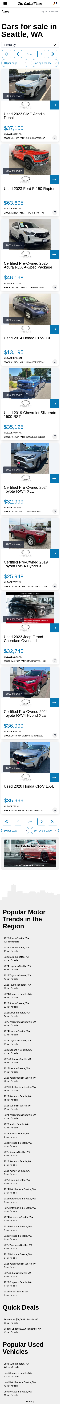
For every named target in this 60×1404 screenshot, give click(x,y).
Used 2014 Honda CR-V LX (27, 338)
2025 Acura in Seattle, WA (17, 1154)
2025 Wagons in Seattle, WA (18, 1247)
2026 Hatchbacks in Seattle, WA (20, 1210)
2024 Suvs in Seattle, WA (16, 949)
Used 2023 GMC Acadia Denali (24, 116)
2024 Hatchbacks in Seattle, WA (20, 1191)
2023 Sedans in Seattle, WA (18, 1098)
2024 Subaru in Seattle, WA (17, 1107)
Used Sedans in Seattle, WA (18, 1375)
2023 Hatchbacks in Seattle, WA (20, 1089)
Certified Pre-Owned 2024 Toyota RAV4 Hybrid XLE (26, 713)
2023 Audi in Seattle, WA (16, 1126)
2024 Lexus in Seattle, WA (17, 1033)
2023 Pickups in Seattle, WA (18, 1228)
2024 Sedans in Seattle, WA (18, 996)
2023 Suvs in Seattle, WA (16, 959)
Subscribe (53, 11)
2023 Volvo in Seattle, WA (17, 1135)
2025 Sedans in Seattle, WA (18, 1052)
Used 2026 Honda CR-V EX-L (29, 786)
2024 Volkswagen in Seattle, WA (20, 1117)
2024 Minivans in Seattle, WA (18, 1219)
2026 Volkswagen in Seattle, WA (20, 1265)
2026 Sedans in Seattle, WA (18, 1163)
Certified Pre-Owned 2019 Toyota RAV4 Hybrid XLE (26, 564)
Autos (5, 11)
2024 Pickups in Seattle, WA (18, 1145)
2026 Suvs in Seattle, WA (16, 1005)
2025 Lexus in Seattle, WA (17, 1070)
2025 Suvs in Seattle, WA (16, 940)
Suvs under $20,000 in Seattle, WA (21, 1321)
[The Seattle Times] (30, 4)
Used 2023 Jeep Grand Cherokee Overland (23, 639)
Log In (44, 11)
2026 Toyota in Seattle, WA (17, 986)
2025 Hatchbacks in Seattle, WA (20, 1200)
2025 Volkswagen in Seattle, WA (20, 1024)
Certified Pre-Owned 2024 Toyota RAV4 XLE (26, 489)
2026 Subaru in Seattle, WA (17, 1275)
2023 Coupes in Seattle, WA (18, 1284)
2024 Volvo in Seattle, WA (17, 1172)
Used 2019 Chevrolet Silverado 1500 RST (30, 415)
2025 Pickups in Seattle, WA (18, 1237)
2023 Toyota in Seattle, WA (17, 1042)
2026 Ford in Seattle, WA (16, 1293)
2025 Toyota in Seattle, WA (17, 977)
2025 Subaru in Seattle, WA (17, 1061)
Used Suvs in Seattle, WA (16, 1365)
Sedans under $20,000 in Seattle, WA (22, 1330)
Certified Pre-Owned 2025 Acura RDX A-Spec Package (28, 265)
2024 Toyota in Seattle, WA (17, 968)
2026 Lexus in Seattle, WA (17, 1182)
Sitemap (30, 1401)
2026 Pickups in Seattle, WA (18, 1256)
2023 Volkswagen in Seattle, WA (20, 1079)
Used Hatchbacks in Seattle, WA (20, 1384)
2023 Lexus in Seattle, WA (17, 1014)
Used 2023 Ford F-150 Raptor (29, 189)
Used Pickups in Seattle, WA (18, 1393)
